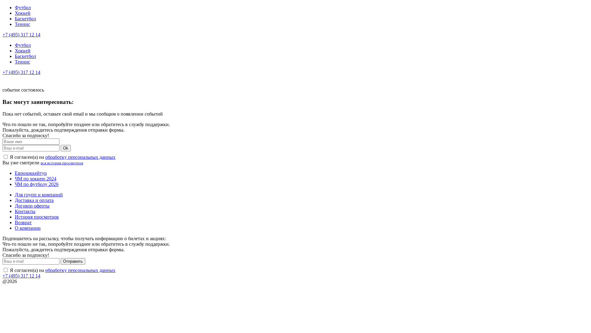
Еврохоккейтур (31, 173)
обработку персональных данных (80, 157)
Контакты (25, 211)
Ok (65, 148)
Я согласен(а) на (62, 157)
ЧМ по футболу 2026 (36, 184)
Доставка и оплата (34, 200)
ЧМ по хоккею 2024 (35, 178)
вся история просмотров (62, 163)
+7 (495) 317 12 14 (21, 34)
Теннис (22, 24)
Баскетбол (25, 18)
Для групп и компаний (39, 194)
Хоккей (22, 13)
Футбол (23, 7)
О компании (28, 228)
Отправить (73, 261)
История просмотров (37, 217)
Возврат (23, 222)
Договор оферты (32, 205)
